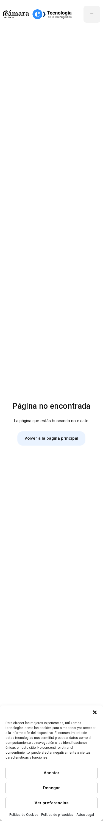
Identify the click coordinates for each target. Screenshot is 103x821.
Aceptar (51, 772)
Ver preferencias (51, 802)
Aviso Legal (85, 815)
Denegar (51, 787)
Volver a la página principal (51, 438)
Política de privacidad (57, 815)
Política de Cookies (23, 815)
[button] (95, 712)
